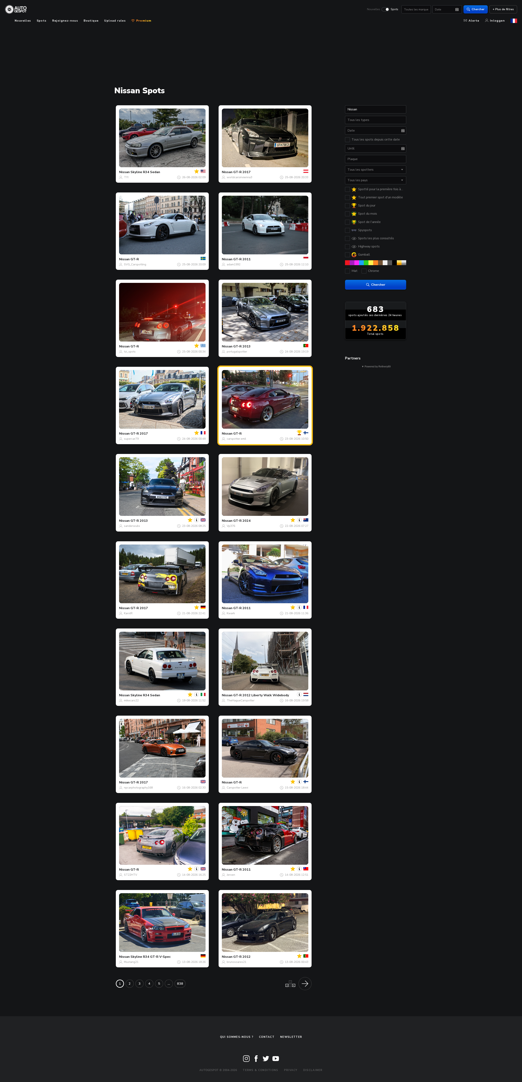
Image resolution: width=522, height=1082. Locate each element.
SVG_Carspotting (135, 264)
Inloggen (497, 21)
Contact (266, 1037)
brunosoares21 (236, 962)
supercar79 (131, 439)
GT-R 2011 (242, 259)
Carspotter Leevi (237, 788)
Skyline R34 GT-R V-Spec (150, 957)
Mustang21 (131, 962)
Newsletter (291, 1037)
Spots (394, 9)
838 (180, 983)
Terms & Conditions (260, 1070)
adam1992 (233, 264)
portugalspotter (237, 352)
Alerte (474, 21)
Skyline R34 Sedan (145, 172)
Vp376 (231, 526)
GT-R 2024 (242, 520)
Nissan (124, 172)
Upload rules (115, 21)
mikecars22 (131, 700)
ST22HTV (130, 875)
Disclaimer (313, 1070)
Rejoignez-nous (65, 21)
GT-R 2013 (242, 346)
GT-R (134, 259)
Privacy (290, 1070)
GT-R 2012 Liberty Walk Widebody (261, 695)
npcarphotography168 (138, 788)
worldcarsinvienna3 (239, 177)
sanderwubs (132, 526)
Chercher (478, 9)
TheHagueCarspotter (240, 700)
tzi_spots (130, 352)
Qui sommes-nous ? (236, 1037)
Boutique (91, 21)
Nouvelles (373, 9)
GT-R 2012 (242, 957)
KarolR (128, 613)
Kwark (231, 613)
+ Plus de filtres (503, 9)
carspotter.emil (236, 439)
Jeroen (231, 875)
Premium (143, 21)
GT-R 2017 (242, 172)
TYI (126, 177)
